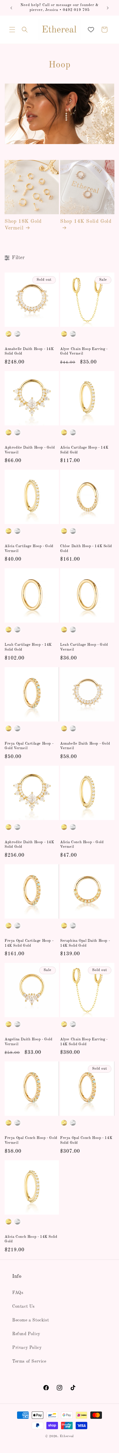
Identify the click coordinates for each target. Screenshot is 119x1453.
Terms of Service (29, 1361)
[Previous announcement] (11, 8)
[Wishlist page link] (91, 30)
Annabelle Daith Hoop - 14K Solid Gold (29, 351)
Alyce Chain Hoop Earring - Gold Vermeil (84, 351)
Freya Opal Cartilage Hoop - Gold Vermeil (29, 746)
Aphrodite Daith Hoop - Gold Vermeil (30, 450)
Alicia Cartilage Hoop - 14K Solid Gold (84, 450)
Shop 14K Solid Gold (85, 221)
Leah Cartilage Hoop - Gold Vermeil (84, 647)
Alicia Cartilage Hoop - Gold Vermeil (29, 548)
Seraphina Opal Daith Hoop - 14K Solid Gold (85, 943)
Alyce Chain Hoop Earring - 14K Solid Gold (84, 1042)
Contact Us (23, 1306)
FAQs (17, 1293)
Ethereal (67, 1436)
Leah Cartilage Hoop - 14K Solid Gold (28, 647)
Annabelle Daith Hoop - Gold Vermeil (85, 746)
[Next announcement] (107, 8)
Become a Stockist (30, 1320)
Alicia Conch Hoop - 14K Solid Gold (31, 1239)
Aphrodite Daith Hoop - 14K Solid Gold (29, 844)
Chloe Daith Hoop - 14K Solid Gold (86, 548)
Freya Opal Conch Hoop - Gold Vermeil (31, 1140)
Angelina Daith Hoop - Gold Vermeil (28, 1042)
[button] (12, 29)
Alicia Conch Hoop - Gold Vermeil (81, 844)
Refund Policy (26, 1334)
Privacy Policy (26, 1348)
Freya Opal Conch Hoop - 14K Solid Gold (86, 1140)
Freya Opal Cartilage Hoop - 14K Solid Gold (29, 943)
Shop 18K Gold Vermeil (23, 225)
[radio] (9, 334)
